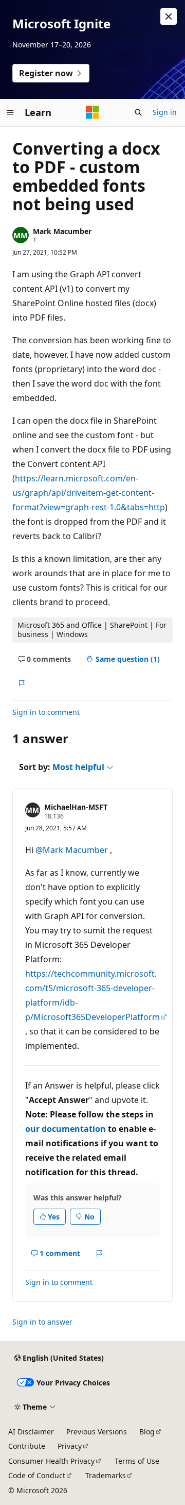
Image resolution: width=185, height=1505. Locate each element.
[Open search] (138, 112)
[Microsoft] (92, 112)
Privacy (70, 1446)
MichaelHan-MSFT (75, 807)
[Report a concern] (21, 683)
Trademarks (105, 1475)
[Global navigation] (10, 112)
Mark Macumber (62, 231)
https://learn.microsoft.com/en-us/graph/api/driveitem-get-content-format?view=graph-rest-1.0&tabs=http (88, 493)
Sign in (165, 112)
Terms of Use (137, 1461)
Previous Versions (96, 1431)
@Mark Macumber (72, 850)
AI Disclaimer (31, 1431)
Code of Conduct (36, 1475)
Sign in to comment (46, 712)
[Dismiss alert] (168, 16)
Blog (147, 1431)
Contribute (26, 1446)
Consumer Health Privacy (51, 1461)
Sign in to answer (42, 1322)
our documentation (65, 1128)
